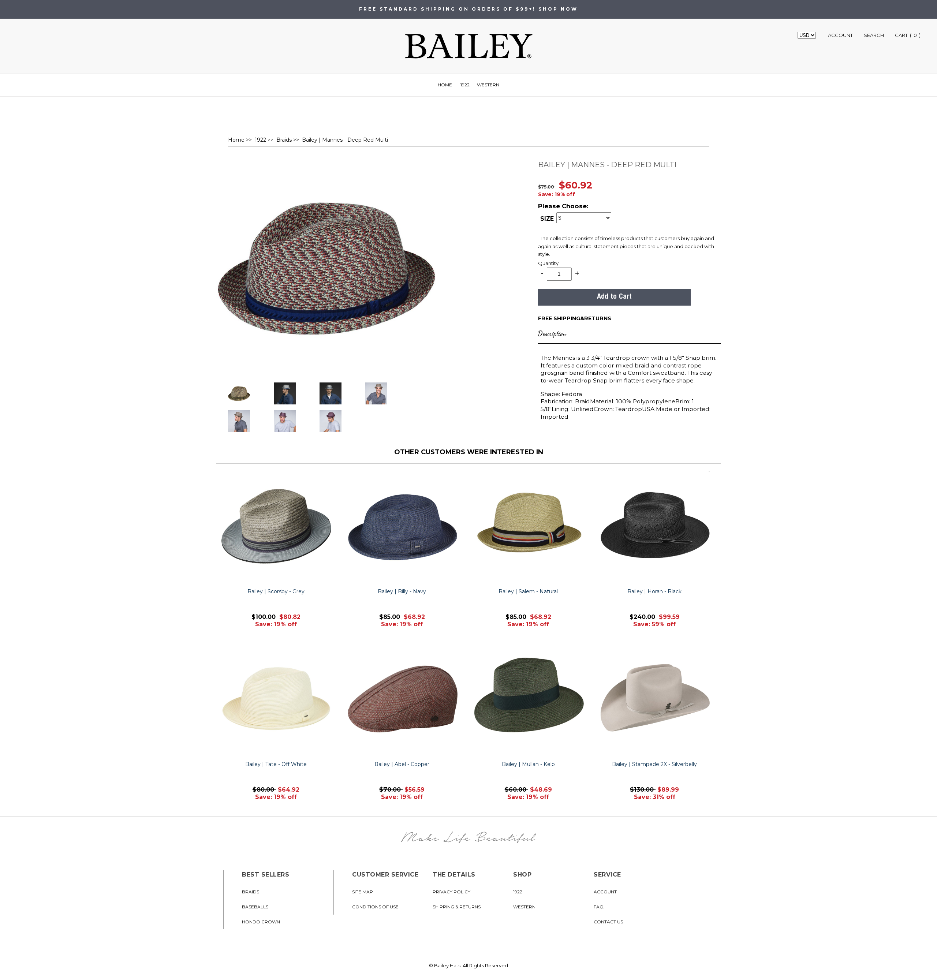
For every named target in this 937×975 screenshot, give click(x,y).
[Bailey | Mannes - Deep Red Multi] (326, 267)
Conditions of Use (375, 906)
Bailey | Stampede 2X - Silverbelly (654, 764)
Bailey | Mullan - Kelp (528, 764)
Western (488, 84)
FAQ (599, 906)
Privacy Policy (451, 891)
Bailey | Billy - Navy (402, 591)
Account (840, 35)
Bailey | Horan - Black (654, 591)
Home (445, 84)
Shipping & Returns (457, 906)
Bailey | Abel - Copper (401, 764)
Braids (284, 140)
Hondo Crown (261, 921)
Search (874, 35)
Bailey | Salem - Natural (528, 591)
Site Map (362, 891)
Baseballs (255, 906)
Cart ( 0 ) (908, 35)
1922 (465, 84)
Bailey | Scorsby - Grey (276, 591)
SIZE (547, 218)
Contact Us (608, 921)
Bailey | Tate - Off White (276, 764)
